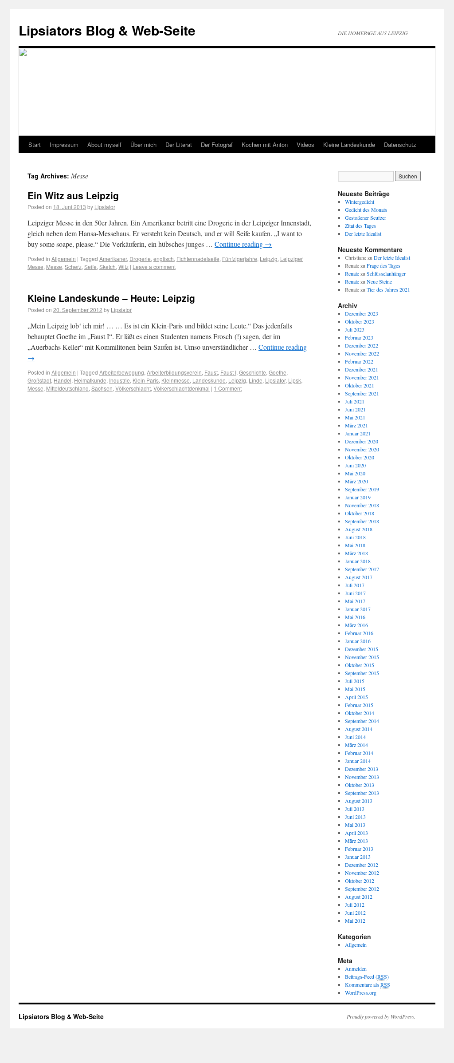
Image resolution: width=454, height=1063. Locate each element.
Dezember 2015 (361, 648)
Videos (305, 144)
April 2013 (356, 832)
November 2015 (362, 656)
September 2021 (362, 393)
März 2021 (356, 425)
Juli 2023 (354, 329)
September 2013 (362, 792)
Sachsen (102, 388)
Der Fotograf (217, 144)
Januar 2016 (358, 640)
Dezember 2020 (361, 441)
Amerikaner (113, 258)
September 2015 (362, 672)
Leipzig (269, 258)
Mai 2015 (355, 688)
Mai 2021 (355, 417)
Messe (54, 266)
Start (34, 144)
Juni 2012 (355, 912)
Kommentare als (367, 984)
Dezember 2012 (361, 864)
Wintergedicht (359, 201)
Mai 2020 (355, 473)
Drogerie (140, 258)
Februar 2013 (359, 848)
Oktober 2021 (359, 385)
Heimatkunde (90, 380)
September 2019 (362, 489)
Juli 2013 (354, 808)
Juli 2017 (354, 585)
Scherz (73, 266)
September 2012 (362, 888)
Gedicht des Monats (366, 209)
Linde (255, 380)
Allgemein (63, 258)
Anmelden (356, 968)
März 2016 (356, 624)
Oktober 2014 (359, 712)
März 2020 (356, 481)
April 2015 (356, 696)
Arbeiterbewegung (121, 372)
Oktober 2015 (359, 664)
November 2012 (362, 872)
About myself (104, 144)
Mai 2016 (355, 616)
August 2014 (358, 728)
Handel (62, 380)
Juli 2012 (354, 904)
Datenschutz (400, 144)
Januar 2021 (358, 433)
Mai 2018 (355, 545)
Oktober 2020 (359, 457)
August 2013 (358, 800)
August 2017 (358, 577)
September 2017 (362, 569)
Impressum (64, 144)
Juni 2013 (355, 816)
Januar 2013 (358, 856)
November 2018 (362, 505)
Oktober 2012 (359, 880)
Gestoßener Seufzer (365, 217)
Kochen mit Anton (265, 144)
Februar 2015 (359, 704)
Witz (123, 266)
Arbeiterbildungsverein (174, 372)
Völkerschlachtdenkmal (181, 388)
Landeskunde (209, 380)
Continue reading (243, 244)
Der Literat (178, 144)
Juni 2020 (355, 465)
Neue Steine (379, 281)
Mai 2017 (355, 601)
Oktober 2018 (359, 513)
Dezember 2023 (361, 313)
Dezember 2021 (361, 369)
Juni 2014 (355, 736)
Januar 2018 (358, 561)
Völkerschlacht (133, 388)
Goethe (277, 372)
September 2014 (362, 720)
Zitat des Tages (360, 225)
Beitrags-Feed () (367, 976)
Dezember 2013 (361, 768)
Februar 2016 (359, 632)
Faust (211, 372)
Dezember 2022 (361, 345)
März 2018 (356, 553)
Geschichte (252, 372)
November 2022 (362, 353)
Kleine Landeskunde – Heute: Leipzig (111, 297)
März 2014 (356, 744)
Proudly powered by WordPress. (381, 1016)
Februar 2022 (359, 361)
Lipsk (294, 380)
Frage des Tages (383, 265)
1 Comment (228, 388)
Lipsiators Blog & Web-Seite (107, 30)
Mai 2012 (355, 920)
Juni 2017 (355, 593)
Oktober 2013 (359, 784)
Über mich (143, 144)
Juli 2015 (354, 680)
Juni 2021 (355, 409)
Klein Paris (146, 380)
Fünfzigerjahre (239, 258)
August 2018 (358, 529)
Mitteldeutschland (67, 388)
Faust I (228, 372)
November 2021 (362, 377)
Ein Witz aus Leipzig (73, 195)
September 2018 (362, 521)
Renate (352, 273)
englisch (163, 258)
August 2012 (358, 896)
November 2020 (362, 449)
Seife (90, 266)
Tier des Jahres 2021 (388, 289)
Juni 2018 (355, 537)
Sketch (107, 266)
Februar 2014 (359, 752)
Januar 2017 (358, 609)
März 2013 (356, 840)
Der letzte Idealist (363, 233)
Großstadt (39, 380)
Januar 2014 (358, 760)
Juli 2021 (354, 401)
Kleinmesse (175, 380)
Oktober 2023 (359, 321)
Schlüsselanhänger (386, 273)
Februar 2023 (359, 337)
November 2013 (362, 776)
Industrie (119, 380)
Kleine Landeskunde (349, 144)
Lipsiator (104, 206)
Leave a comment (154, 266)
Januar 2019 (358, 497)
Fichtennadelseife (197, 258)
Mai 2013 (355, 824)
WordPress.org (360, 992)
